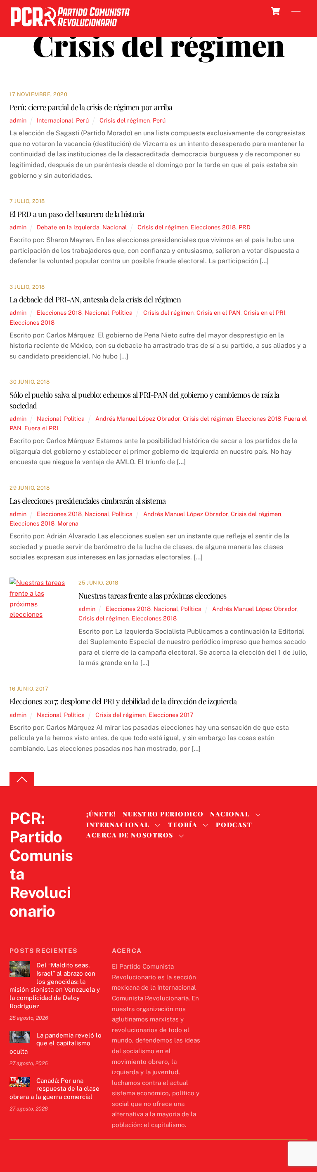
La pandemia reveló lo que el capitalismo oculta (55, 1043)
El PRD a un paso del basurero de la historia (76, 214)
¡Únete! (101, 814)
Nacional (114, 227)
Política (122, 312)
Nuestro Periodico (163, 814)
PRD (245, 227)
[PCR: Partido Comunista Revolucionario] (70, 29)
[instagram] (57, 927)
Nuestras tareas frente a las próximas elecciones (152, 595)
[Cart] (275, 11)
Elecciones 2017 (171, 714)
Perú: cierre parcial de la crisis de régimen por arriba (91, 107)
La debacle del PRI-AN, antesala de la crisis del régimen (95, 299)
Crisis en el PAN (218, 312)
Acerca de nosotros (129, 835)
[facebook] (37, 927)
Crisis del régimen (124, 120)
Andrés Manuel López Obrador (137, 418)
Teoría (182, 825)
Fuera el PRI (41, 428)
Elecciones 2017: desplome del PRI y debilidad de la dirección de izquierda (123, 701)
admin (17, 120)
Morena (67, 523)
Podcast (234, 825)
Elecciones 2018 (213, 227)
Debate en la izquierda (68, 227)
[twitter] (17, 927)
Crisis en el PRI (264, 312)
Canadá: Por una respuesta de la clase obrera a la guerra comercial (54, 1089)
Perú (82, 120)
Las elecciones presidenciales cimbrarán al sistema (87, 500)
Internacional (55, 120)
